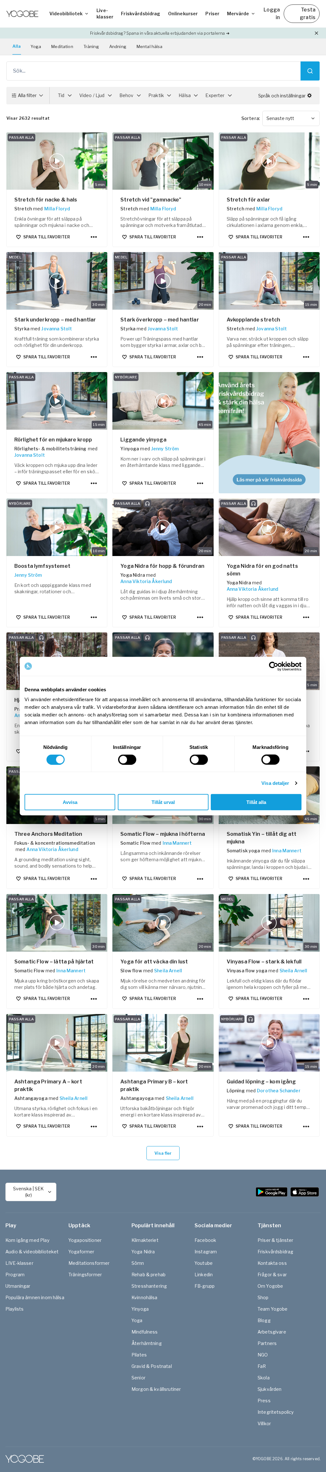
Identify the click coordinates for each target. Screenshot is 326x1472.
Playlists (14, 1309)
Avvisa (70, 802)
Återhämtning (146, 1343)
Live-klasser (104, 13)
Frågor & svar (272, 1274)
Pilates (139, 1354)
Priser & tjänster (276, 1240)
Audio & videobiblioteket (32, 1251)
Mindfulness (144, 1332)
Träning (91, 46)
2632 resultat (28, 118)
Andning (117, 46)
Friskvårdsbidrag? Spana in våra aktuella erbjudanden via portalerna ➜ (159, 33)
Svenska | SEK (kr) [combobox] (28, 1192)
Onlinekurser (183, 13)
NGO (263, 1354)
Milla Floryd (57, 208)
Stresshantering (149, 1286)
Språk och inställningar (282, 95)
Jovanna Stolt (56, 328)
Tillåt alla (256, 802)
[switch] (127, 759)
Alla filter (27, 95)
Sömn (137, 1263)
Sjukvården (270, 1389)
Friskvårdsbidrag (140, 13)
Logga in (272, 13)
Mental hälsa (150, 46)
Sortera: (250, 118)
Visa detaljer (275, 782)
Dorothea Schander (279, 1090)
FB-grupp (205, 1286)
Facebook (205, 1240)
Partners (267, 1343)
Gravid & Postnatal (151, 1366)
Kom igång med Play (27, 1240)
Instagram (206, 1251)
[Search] (310, 71)
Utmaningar (18, 1286)
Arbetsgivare (272, 1332)
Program (15, 1274)
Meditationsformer (89, 1263)
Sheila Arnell (168, 970)
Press (264, 1400)
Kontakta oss (272, 1263)
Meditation (62, 46)
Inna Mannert (177, 843)
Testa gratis (307, 13)
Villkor (264, 1423)
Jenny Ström (165, 448)
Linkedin (204, 1274)
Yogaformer (81, 1251)
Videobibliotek (65, 13)
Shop (263, 1297)
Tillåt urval (163, 802)
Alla (16, 46)
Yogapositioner (85, 1240)
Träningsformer (85, 1274)
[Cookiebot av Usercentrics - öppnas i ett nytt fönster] (273, 666)
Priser (212, 13)
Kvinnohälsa (144, 1297)
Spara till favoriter (46, 237)
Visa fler (163, 1153)
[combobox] (291, 118)
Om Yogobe (270, 1286)
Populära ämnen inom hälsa (34, 1297)
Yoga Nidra (143, 1251)
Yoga (36, 46)
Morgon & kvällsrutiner (156, 1389)
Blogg (264, 1320)
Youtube (204, 1263)
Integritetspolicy (276, 1412)
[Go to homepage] (22, 13)
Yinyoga (140, 1309)
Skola (264, 1377)
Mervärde (238, 13)
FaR (262, 1366)
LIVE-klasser (19, 1263)
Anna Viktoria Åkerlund (146, 581)
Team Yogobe (273, 1309)
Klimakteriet (145, 1240)
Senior (138, 1377)
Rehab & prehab (148, 1274)
